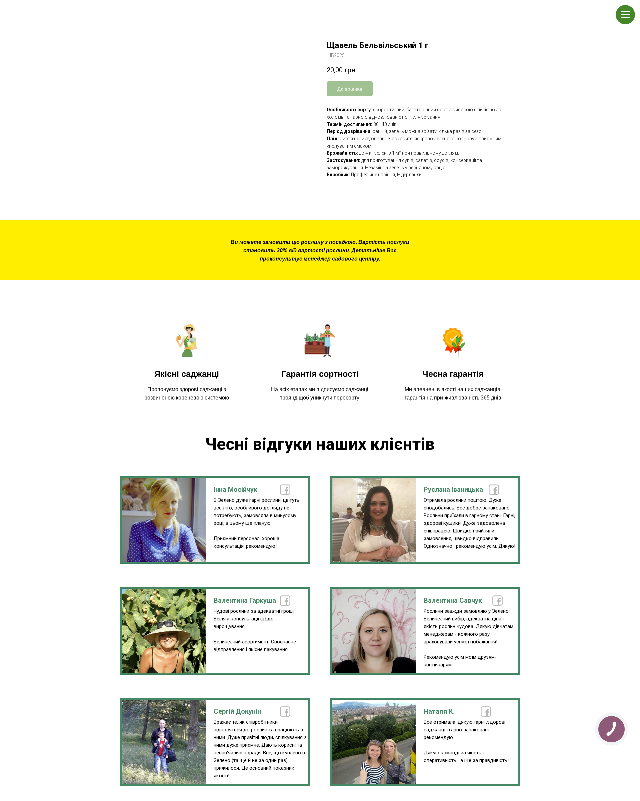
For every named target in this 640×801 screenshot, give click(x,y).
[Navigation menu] (625, 14)
